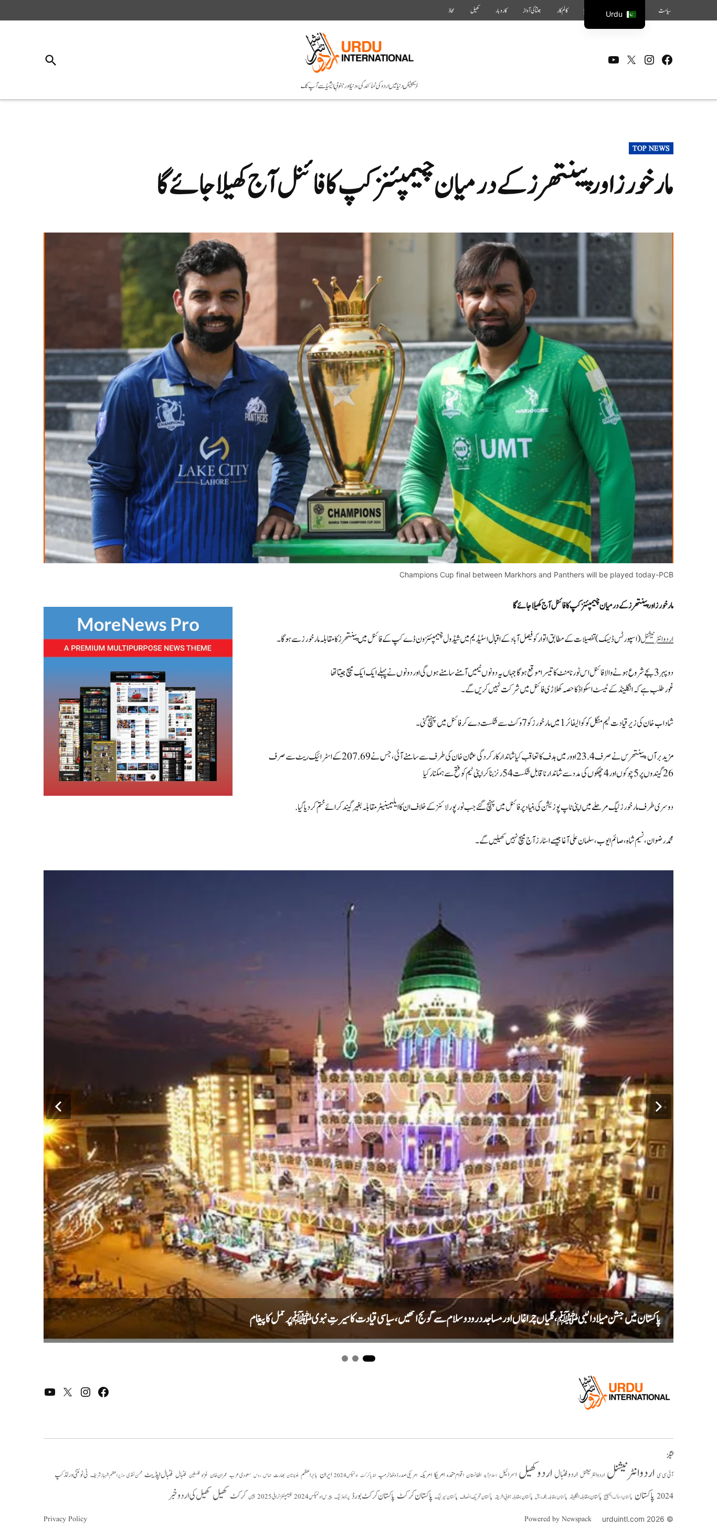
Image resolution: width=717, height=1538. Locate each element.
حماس (267, 1475)
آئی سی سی (665, 1475)
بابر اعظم (309, 1475)
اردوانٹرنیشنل (656, 639)
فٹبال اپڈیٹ (158, 1474)
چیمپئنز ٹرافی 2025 (274, 1497)
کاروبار (501, 10)
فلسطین (194, 1475)
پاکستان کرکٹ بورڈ (373, 1496)
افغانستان (473, 1475)
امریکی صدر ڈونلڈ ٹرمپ (397, 1475)
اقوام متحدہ (455, 1475)
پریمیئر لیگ (342, 1497)
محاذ (451, 10)
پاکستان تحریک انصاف (476, 1496)
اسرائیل (507, 1475)
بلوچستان (293, 1476)
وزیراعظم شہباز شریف (107, 1475)
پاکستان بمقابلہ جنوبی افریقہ (513, 1497)
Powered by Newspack (558, 1519)
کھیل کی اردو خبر (189, 1495)
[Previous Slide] (58, 1106)
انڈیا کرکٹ (368, 1475)
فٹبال (181, 1475)
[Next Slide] (658, 1106)
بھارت (278, 1475)
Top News (651, 148)
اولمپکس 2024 (346, 1475)
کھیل (475, 10)
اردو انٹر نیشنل (592, 1475)
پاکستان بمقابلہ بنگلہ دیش (551, 1497)
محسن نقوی (134, 1475)
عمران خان (218, 1475)
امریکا (439, 1475)
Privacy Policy (65, 1519)
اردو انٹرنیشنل (631, 1473)
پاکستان (645, 1496)
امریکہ (425, 1475)
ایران (326, 1474)
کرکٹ (238, 1496)
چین (251, 1496)
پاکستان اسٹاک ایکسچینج (618, 1497)
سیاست (664, 10)
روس (257, 1475)
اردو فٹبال (566, 1474)
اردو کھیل (535, 1473)
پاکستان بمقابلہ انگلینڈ (586, 1497)
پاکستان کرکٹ (415, 1496)
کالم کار (562, 10)
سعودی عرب (240, 1475)
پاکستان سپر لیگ (446, 1497)
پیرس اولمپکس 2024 (313, 1497)
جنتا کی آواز (532, 10)
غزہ (205, 1475)
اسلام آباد (490, 1475)
